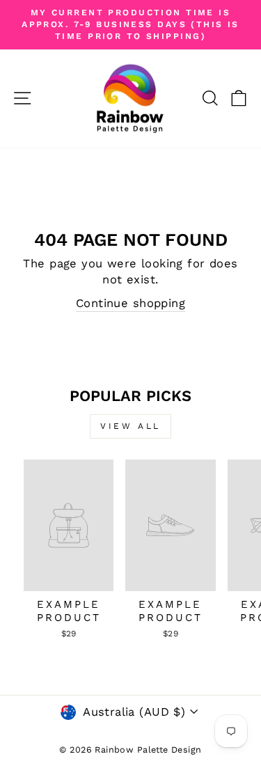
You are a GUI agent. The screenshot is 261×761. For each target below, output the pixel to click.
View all (130, 426)
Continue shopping (130, 303)
